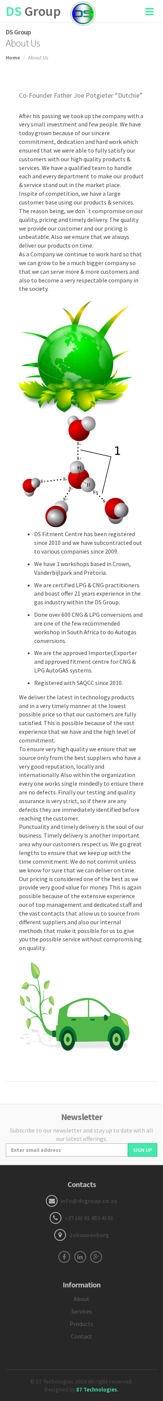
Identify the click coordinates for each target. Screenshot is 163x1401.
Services (81, 1311)
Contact (81, 1336)
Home (13, 57)
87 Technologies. (97, 1389)
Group (33, 11)
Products (81, 1324)
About (81, 1299)
